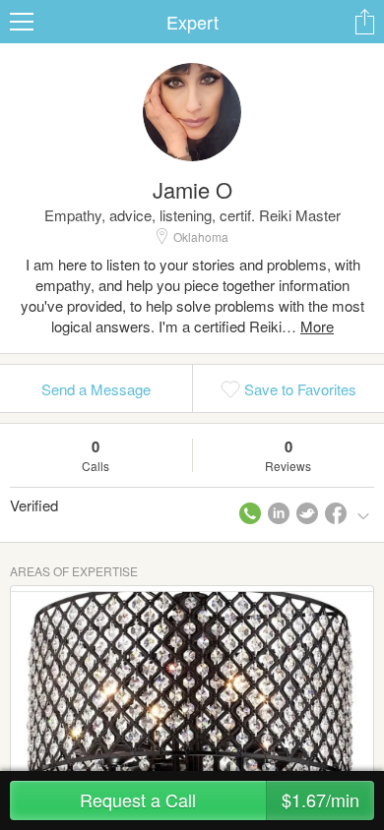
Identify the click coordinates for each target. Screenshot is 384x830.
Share (364, 21)
